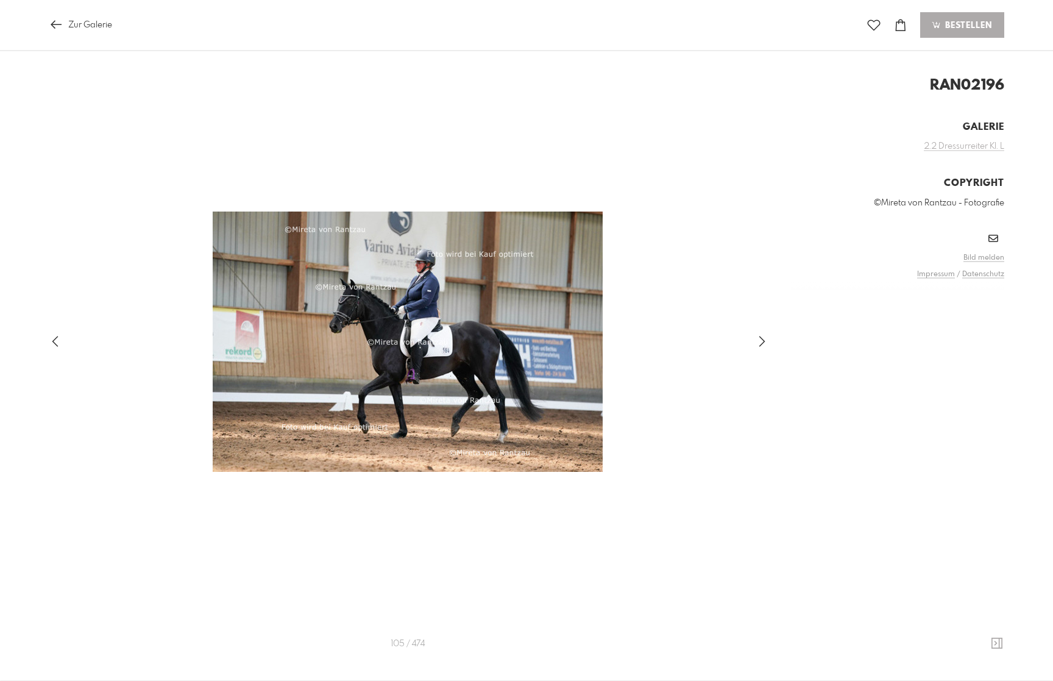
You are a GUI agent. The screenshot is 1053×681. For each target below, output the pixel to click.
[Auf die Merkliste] (874, 25)
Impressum (936, 274)
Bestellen (967, 25)
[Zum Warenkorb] (900, 25)
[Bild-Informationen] (997, 644)
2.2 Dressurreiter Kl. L (964, 146)
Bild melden (983, 258)
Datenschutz (983, 274)
